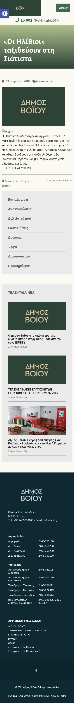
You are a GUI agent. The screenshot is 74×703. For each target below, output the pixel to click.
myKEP (12, 639)
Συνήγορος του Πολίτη (21, 647)
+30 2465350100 (23, 520)
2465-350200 (46, 546)
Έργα (12, 246)
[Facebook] (36, 670)
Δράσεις (15, 237)
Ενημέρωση (18, 199)
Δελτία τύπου (19, 218)
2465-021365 (46, 600)
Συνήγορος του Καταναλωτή (24, 651)
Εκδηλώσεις (18, 228)
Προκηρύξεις (19, 265)
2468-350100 (46, 555)
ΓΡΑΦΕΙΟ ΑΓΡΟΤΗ (19, 634)
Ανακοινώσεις (44, 81)
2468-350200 (46, 551)
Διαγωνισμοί (19, 256)
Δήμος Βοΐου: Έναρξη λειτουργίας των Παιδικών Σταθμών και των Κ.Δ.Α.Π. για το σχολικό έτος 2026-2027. (37, 443)
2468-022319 (46, 590)
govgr (11, 643)
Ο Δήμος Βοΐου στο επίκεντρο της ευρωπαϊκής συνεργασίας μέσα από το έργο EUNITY (34, 339)
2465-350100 (46, 541)
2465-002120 (46, 577)
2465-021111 (45, 569)
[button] (4, 13)
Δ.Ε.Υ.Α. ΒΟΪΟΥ (17, 626)
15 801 (39, 20)
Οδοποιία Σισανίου (58, 180)
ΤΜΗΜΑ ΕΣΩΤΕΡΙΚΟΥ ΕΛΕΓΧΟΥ (27, 630)
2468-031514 (46, 595)
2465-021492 (46, 585)
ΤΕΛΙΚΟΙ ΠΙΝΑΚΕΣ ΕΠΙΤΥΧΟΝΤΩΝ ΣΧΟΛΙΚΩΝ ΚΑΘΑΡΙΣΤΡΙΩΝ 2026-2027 (33, 391)
